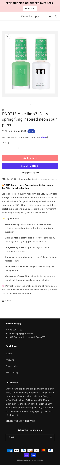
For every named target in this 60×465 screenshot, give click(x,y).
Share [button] (8, 300)
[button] (3, 16)
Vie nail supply (26, 460)
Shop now (30, 8)
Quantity (5, 143)
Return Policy (12, 372)
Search (9, 354)
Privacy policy (12, 366)
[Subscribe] (51, 437)
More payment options (30, 173)
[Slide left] (24, 105)
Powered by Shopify (37, 460)
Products (10, 360)
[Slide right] (36, 105)
